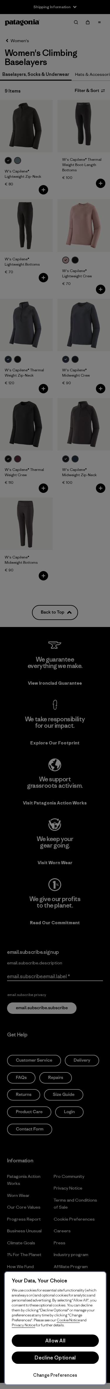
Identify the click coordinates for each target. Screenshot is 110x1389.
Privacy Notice (23, 1325)
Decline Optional (55, 1357)
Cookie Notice (68, 1320)
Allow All (55, 1340)
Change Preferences (55, 1375)
